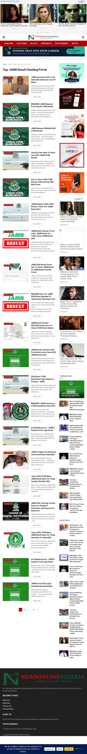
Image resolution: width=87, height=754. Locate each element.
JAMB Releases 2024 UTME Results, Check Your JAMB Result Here (42, 206)
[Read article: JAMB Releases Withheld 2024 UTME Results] (16, 136)
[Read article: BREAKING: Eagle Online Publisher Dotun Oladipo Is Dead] (63, 417)
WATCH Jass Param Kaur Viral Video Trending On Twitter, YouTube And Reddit (77, 508)
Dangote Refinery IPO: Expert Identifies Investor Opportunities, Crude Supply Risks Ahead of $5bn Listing (76, 443)
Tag (9, 64)
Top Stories (21, 43)
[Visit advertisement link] (43, 51)
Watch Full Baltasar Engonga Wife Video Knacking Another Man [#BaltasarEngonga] (77, 405)
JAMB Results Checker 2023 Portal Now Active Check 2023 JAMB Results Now (43, 352)
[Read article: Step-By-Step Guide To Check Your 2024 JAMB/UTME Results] (16, 160)
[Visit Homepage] (43, 37)
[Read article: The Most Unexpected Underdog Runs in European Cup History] (63, 482)
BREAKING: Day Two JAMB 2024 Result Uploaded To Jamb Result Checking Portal (43, 296)
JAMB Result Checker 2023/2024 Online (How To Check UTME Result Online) (42, 325)
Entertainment (61, 43)
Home (4, 64)
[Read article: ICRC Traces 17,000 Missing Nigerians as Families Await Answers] (63, 584)
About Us (6, 700)
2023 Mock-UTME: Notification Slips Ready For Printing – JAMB (42, 379)
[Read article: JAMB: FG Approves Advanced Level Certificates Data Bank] (16, 460)
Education (8, 78)
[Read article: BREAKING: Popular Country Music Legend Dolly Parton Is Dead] (63, 471)
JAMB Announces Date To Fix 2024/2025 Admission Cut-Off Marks (43, 79)
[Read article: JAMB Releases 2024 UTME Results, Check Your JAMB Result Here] (16, 212)
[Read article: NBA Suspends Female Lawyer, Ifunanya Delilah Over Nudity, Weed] (63, 495)
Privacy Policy (8, 709)
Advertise (6, 703)
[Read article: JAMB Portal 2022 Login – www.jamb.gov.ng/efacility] (16, 591)
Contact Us (7, 706)
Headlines (8, 43)
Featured (8, 428)
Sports (75, 43)
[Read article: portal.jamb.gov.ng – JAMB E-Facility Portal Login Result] (16, 436)
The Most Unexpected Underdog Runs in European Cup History (76, 484)
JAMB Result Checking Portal (21, 64)
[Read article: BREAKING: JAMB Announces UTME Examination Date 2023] (16, 411)
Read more (38, 97)
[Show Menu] (4, 37)
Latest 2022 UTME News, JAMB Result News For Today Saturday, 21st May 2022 (43, 535)
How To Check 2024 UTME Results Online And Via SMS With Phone (42, 182)
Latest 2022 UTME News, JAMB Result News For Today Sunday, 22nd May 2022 (43, 478)
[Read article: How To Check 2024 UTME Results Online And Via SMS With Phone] (16, 187)
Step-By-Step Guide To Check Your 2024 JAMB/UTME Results (43, 155)
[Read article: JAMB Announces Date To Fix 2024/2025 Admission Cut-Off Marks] (16, 85)
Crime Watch (46, 43)
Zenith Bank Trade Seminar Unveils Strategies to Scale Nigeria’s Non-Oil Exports (77, 642)
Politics (33, 43)
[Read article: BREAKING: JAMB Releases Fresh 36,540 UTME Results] (16, 112)
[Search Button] (83, 37)
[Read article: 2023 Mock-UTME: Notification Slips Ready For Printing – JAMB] (16, 384)
